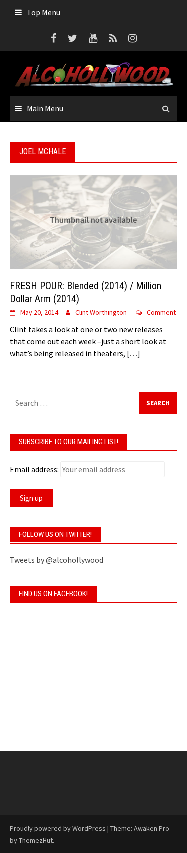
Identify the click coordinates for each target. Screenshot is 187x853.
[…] (132, 353)
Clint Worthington (101, 312)
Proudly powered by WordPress (58, 828)
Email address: (34, 469)
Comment (161, 312)
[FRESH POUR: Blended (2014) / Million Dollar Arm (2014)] (93, 221)
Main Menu (45, 108)
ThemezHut (36, 840)
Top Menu (43, 12)
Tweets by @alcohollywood (56, 560)
